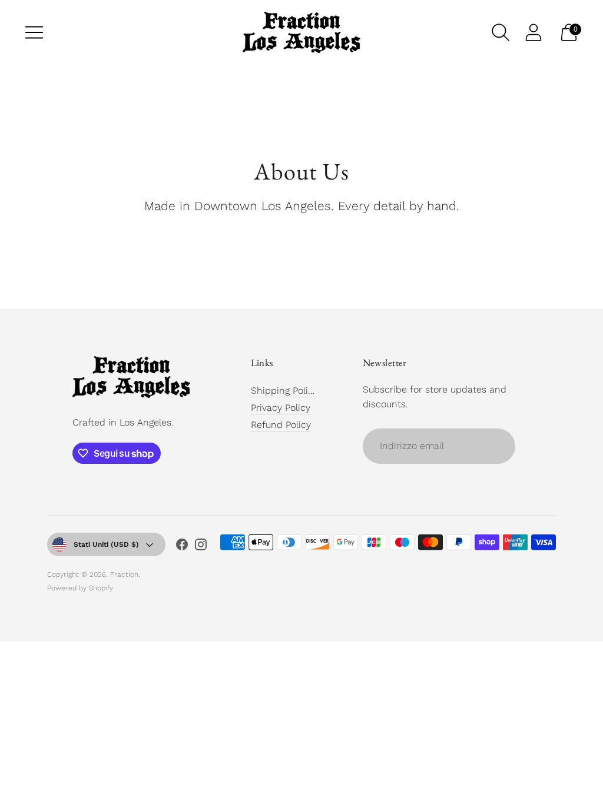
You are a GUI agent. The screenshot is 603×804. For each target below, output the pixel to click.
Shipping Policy (284, 390)
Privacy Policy (280, 407)
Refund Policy (281, 424)
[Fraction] (301, 32)
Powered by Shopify (80, 588)
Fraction (124, 574)
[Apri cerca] (500, 32)
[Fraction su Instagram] (201, 546)
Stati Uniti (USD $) (106, 544)
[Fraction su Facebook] (182, 546)
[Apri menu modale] (34, 32)
